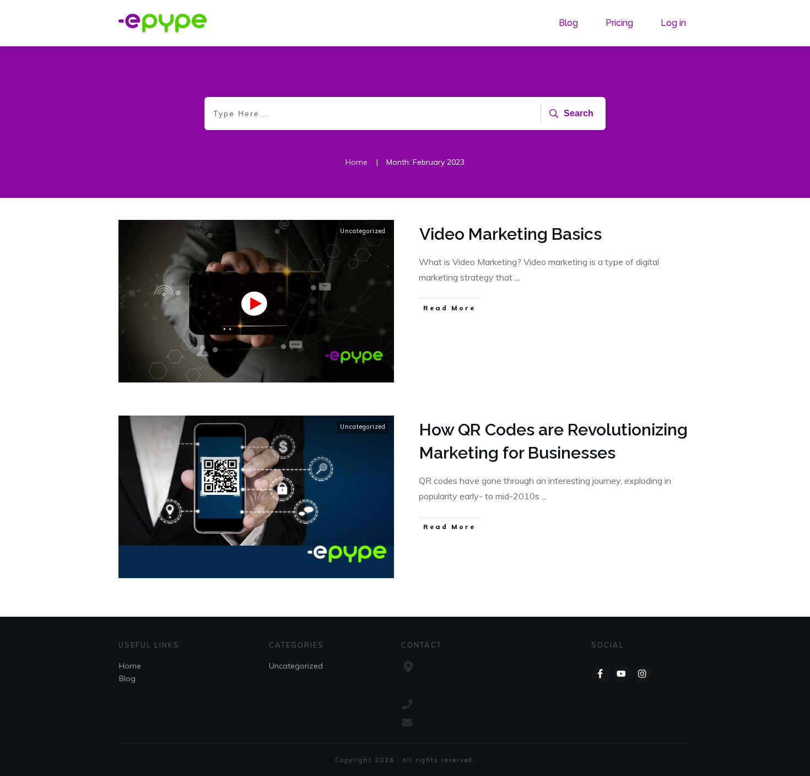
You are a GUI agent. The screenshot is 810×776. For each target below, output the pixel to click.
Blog (127, 678)
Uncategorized (363, 231)
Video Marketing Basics (510, 234)
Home (130, 666)
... (517, 277)
